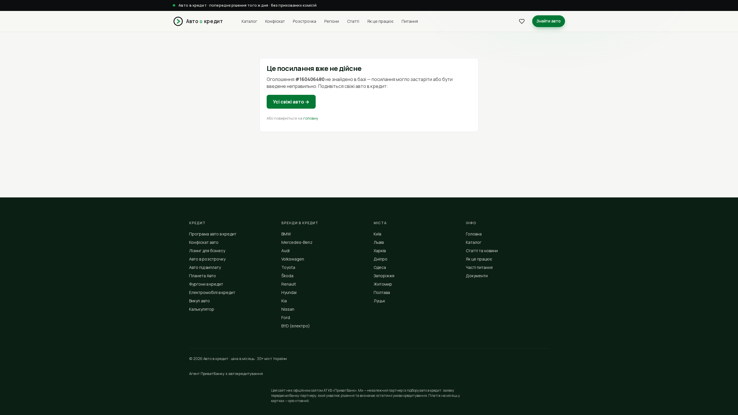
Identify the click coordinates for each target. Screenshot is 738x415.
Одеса (380, 267)
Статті (353, 21)
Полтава (382, 292)
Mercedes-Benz (296, 242)
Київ (377, 234)
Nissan (287, 309)
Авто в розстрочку (207, 259)
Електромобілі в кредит (212, 292)
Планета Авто (202, 275)
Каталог (249, 21)
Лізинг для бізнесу (207, 250)
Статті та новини (482, 250)
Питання (410, 21)
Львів (379, 242)
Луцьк (379, 300)
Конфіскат (275, 21)
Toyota (288, 267)
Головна (474, 234)
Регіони (331, 21)
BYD (295, 326)
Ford (285, 317)
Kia (284, 300)
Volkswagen (292, 259)
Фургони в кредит (206, 284)
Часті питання (479, 267)
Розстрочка (304, 21)
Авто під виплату (205, 267)
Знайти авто (548, 21)
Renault (288, 284)
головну (310, 118)
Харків (380, 250)
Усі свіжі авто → (291, 102)
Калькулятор (201, 309)
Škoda (287, 275)
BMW (286, 234)
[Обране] (521, 21)
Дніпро (380, 259)
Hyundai (289, 292)
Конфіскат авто (204, 242)
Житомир (383, 284)
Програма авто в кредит (212, 234)
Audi (285, 250)
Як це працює (380, 21)
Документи (477, 275)
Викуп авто (199, 300)
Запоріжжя (384, 275)
